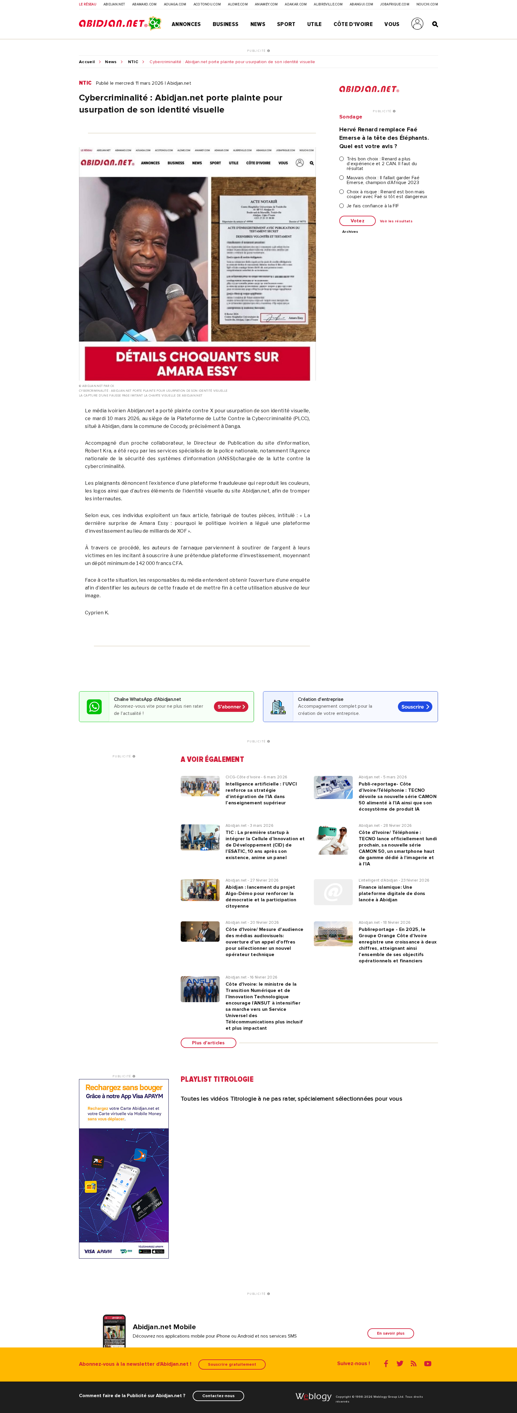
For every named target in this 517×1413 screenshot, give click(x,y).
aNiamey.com (266, 4)
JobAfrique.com (394, 4)
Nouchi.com (427, 4)
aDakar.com (296, 4)
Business (226, 24)
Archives (350, 232)
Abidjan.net (114, 4)
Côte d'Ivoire (353, 24)
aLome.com (238, 4)
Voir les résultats (396, 221)
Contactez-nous (218, 1395)
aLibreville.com (328, 4)
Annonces (186, 24)
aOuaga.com (175, 4)
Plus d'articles (208, 1043)
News (257, 24)
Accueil (87, 62)
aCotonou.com (207, 4)
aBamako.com (144, 4)
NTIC (133, 62)
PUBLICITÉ (257, 50)
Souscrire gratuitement (232, 1364)
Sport (286, 24)
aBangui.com (361, 4)
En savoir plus (391, 1333)
